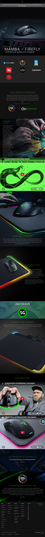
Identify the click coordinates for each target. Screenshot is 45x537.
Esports (9, 511)
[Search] (40, 1)
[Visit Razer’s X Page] (28, 511)
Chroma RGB (10, 507)
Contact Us (23, 513)
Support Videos (16, 516)
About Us (22, 505)
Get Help (15, 505)
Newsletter (3, 525)
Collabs (9, 513)
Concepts (9, 509)
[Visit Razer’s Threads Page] (28, 509)
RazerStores (3, 505)
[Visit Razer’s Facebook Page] (28, 505)
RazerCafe (3, 507)
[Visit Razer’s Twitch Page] (28, 517)
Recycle (2, 527)
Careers (22, 507)
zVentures (22, 511)
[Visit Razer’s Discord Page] (28, 519)
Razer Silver (3, 521)
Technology (10, 505)
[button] (1, 1)
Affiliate (2, 523)
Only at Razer (3, 519)
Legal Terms (3, 534)
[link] (22, 1)
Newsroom (22, 509)
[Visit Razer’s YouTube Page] (28, 513)
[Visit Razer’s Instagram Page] (28, 507)
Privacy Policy (9, 534)
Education (3, 517)
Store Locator (3, 509)
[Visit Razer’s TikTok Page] (28, 515)
